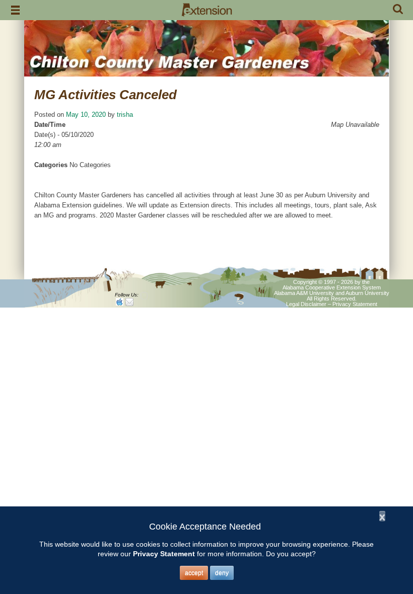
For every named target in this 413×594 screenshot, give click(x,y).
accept (194, 572)
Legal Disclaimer (306, 304)
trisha (125, 114)
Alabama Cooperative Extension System (332, 287)
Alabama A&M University (304, 293)
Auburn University (367, 293)
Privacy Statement (354, 304)
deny (222, 572)
